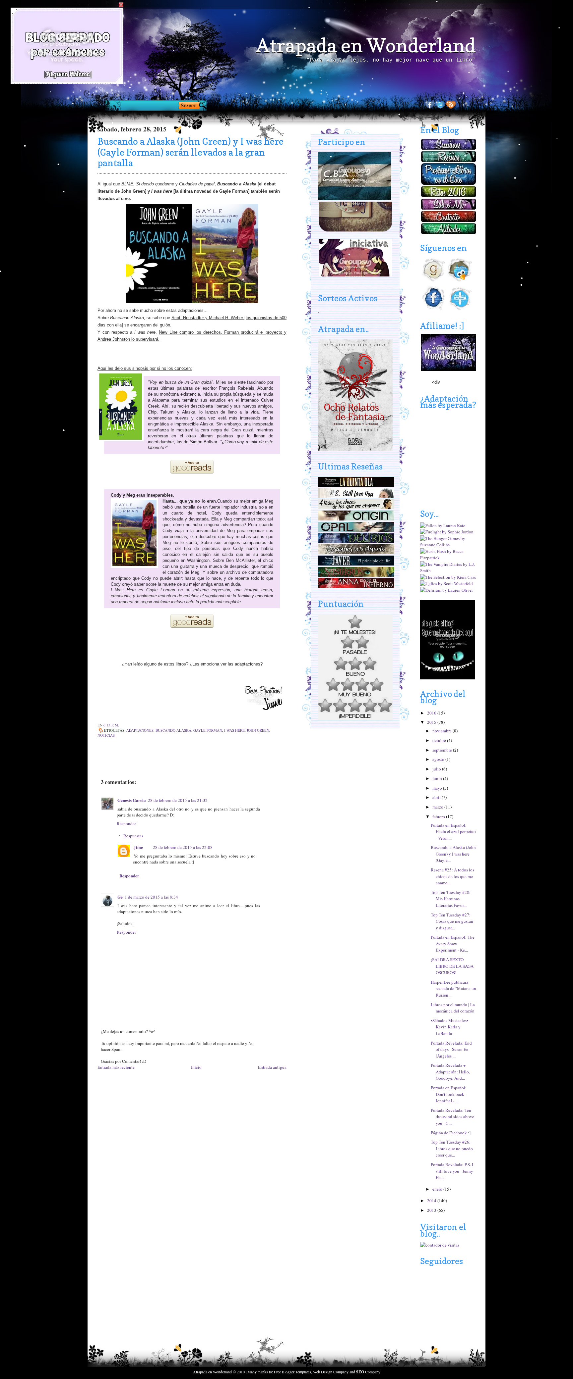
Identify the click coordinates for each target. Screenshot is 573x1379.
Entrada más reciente (116, 1067)
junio (437, 778)
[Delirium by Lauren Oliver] (446, 590)
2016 (432, 713)
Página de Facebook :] (451, 1133)
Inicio (196, 1067)
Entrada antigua (272, 1067)
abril (437, 797)
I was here (234, 730)
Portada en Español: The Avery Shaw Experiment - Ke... (453, 943)
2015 (432, 722)
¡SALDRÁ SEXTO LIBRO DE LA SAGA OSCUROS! (452, 966)
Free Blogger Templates (292, 1371)
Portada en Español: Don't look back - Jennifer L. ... (449, 1094)
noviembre (442, 731)
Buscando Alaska (173, 730)
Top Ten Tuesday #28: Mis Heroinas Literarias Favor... (451, 898)
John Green (258, 730)
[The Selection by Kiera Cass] (448, 577)
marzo (438, 807)
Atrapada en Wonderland (366, 45)
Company (368, 1371)
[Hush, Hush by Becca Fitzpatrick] (448, 558)
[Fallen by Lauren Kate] (442, 525)
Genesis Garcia (131, 800)
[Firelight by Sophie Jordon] (447, 532)
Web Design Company (331, 1371)
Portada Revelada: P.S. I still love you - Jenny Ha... (452, 1170)
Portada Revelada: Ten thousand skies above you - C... (452, 1116)
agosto (438, 759)
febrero (439, 816)
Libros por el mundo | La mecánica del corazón (453, 1008)
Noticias (106, 735)
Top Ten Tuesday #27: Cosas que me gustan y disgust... (452, 921)
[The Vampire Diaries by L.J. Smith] (448, 570)
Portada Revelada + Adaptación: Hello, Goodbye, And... (450, 1071)
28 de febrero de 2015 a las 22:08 (183, 847)
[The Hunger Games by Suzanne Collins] (448, 545)
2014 (432, 1201)
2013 (432, 1210)
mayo (437, 788)
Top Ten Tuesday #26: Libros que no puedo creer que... (452, 1148)
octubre (439, 740)
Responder (126, 823)
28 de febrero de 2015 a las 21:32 (178, 800)
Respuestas (133, 836)
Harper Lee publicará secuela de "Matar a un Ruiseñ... (453, 988)
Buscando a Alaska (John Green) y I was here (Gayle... (453, 853)
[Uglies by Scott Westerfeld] (446, 583)
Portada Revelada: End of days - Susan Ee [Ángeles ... (451, 1049)
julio (437, 769)
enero (437, 1189)
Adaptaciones (140, 730)
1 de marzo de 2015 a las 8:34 (151, 897)
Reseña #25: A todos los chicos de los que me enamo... (452, 876)
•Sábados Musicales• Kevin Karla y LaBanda (449, 1026)
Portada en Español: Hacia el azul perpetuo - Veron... (453, 831)
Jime (138, 847)
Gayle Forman (207, 730)
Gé (120, 897)
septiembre (442, 750)
